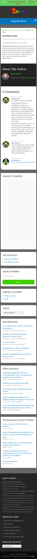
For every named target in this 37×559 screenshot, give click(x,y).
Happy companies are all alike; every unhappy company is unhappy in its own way (18, 398)
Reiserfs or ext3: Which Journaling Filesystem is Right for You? (14, 335)
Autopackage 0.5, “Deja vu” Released (16, 348)
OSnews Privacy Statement (12, 482)
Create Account (9, 296)
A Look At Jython (9, 342)
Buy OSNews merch (11, 262)
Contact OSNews (10, 533)
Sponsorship (8, 524)
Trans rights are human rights (14, 537)
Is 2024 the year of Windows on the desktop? (15, 425)
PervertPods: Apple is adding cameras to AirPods (17, 390)
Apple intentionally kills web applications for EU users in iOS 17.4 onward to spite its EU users (18, 434)
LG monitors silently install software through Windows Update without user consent (18, 407)
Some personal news (10, 461)
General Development (16, 30)
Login (6, 299)
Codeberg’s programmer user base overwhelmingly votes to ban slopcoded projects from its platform (17, 375)
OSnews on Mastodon (12, 527)
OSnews (12, 554)
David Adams (16, 74)
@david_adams (30, 77)
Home (5, 30)
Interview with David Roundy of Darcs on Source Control (17, 355)
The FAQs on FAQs (14, 54)
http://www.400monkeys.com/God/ (23, 162)
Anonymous (15, 99)
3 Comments (23, 43)
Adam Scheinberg (28, 491)
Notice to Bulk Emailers (12, 530)
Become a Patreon (11, 259)
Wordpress (21, 493)
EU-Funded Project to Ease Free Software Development (18, 327)
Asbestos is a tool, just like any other (15, 383)
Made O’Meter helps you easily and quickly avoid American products (18, 444)
